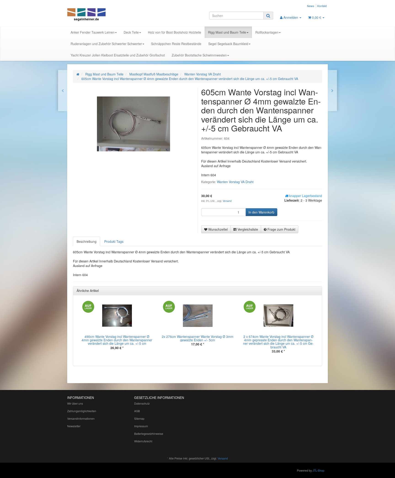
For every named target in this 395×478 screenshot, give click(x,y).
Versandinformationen (81, 418)
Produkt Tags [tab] (113, 241)
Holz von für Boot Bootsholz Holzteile (174, 32)
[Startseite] (77, 74)
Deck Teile (131, 32)
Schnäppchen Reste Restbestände (176, 43)
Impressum (141, 426)
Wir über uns (75, 403)
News (310, 6)
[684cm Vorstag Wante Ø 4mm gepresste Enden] (332, 90)
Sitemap (139, 418)
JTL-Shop (318, 470)
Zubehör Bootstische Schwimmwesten (199, 55)
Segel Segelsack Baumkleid (228, 43)
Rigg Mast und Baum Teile (227, 32)
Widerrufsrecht (143, 441)
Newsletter (73, 426)
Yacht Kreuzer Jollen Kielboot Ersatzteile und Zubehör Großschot (118, 55)
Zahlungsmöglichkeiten (81, 411)
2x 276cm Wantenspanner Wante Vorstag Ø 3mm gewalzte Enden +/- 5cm (197, 338)
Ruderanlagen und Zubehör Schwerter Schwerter (106, 43)
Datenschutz (142, 403)
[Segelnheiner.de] (108, 15)
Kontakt (322, 6)
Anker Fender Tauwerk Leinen (93, 32)
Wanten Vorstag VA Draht (235, 181)
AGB (137, 411)
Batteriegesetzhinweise (148, 433)
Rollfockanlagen (266, 32)
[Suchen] (268, 15)
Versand (227, 201)
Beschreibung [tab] (86, 241)
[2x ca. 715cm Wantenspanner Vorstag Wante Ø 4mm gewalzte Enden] (62, 90)
